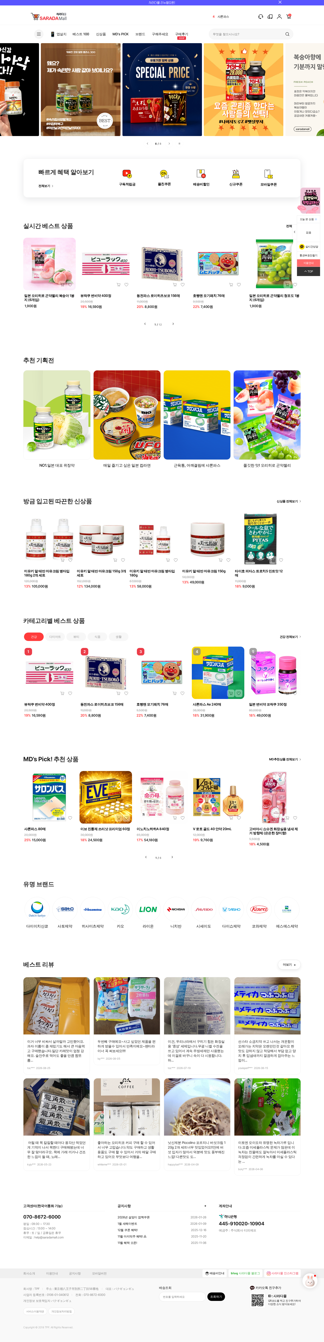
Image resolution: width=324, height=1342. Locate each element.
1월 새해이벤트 (127, 1223)
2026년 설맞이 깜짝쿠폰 (134, 1217)
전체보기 (44, 186)
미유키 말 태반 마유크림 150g (203, 571)
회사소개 (29, 1273)
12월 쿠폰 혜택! (127, 1230)
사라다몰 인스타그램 (284, 1273)
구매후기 (181, 34)
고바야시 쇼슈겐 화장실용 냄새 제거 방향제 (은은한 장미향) (273, 831)
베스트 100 (81, 34)
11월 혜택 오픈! (127, 1243)
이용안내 (52, 1273)
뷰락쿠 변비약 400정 (95, 296)
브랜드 (140, 34)
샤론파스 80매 (35, 829)
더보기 (289, 965)
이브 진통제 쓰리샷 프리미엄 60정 (105, 829)
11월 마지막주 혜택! (130, 1236)
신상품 (101, 34)
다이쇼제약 (225, 16)
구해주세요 (160, 34)
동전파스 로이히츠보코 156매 (158, 296)
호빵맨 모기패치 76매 (209, 296)
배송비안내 (217, 1273)
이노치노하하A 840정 (153, 829)
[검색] (287, 34)
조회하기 (216, 1296)
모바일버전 (99, 1273)
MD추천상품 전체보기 (283, 759)
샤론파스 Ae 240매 (207, 704)
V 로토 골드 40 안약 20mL (212, 829)
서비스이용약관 (35, 1311)
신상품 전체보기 (287, 501)
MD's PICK (120, 34)
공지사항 (75, 1273)
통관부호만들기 (308, 255)
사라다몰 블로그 (249, 1273)
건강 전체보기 (289, 637)
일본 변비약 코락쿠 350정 (268, 704)
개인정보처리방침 (61, 1311)
